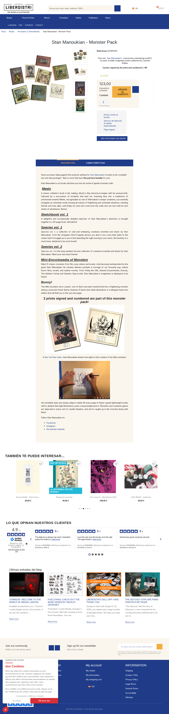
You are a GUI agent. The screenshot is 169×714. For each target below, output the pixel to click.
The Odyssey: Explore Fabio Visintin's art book (141, 600)
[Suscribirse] (159, 646)
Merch (47, 18)
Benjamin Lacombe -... (65, 497)
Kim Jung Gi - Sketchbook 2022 (103, 497)
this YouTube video (53, 357)
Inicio (3, 31)
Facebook (51, 423)
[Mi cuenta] (146, 8)
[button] (159, 8)
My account (94, 665)
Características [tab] (95, 163)
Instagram (50, 426)
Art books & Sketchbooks (29, 31)
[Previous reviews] (31, 539)
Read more (14, 619)
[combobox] (79, 8)
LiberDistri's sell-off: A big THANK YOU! (102, 600)
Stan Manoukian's (114, 58)
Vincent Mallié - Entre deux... (28, 497)
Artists (78, 18)
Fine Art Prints (28, 18)
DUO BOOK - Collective (141, 497)
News (107, 18)
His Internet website (55, 429)
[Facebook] (51, 647)
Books (9, 18)
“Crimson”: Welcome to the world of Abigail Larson (25, 600)
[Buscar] (117, 8)
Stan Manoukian (97, 175)
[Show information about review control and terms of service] (26, 544)
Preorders (64, 18)
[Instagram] (57, 647)
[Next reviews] (161, 539)
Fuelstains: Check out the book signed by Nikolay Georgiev (64, 602)
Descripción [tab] (68, 163)
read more (55, 539)
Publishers (93, 18)
